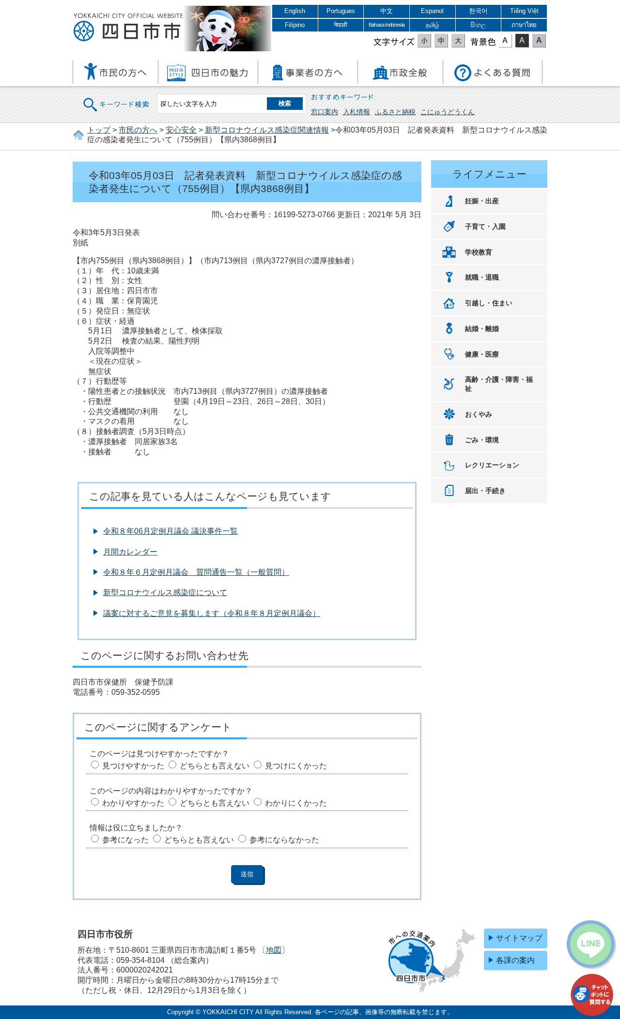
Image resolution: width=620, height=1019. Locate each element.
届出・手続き (485, 491)
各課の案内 (515, 960)
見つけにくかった (296, 766)
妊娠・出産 (482, 201)
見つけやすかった (133, 766)
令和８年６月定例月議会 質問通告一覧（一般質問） (196, 572)
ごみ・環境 (482, 440)
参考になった (125, 840)
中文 (386, 11)
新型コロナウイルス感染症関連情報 (267, 130)
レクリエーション (492, 465)
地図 (273, 950)
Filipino (295, 25)
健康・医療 (482, 354)
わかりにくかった (296, 803)
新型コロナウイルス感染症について (165, 592)
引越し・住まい (488, 303)
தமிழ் (432, 25)
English (294, 11)
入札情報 (356, 112)
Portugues (340, 11)
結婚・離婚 (482, 328)
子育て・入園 (485, 226)
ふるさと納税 (395, 112)
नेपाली (340, 25)
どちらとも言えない (214, 766)
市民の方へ (138, 130)
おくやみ (478, 414)
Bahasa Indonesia (386, 25)
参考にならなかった (284, 840)
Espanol (432, 11)
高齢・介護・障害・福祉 (499, 383)
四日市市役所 (128, 27)
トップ (98, 130)
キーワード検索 (117, 98)
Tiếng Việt (524, 11)
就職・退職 (482, 277)
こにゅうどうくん (447, 112)
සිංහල (478, 25)
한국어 (478, 11)
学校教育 (478, 252)
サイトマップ (519, 938)
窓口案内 (324, 112)
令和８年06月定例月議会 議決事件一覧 (170, 531)
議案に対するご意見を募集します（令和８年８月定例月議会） (211, 613)
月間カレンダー (130, 552)
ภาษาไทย (524, 25)
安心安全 (181, 130)
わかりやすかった (133, 803)
